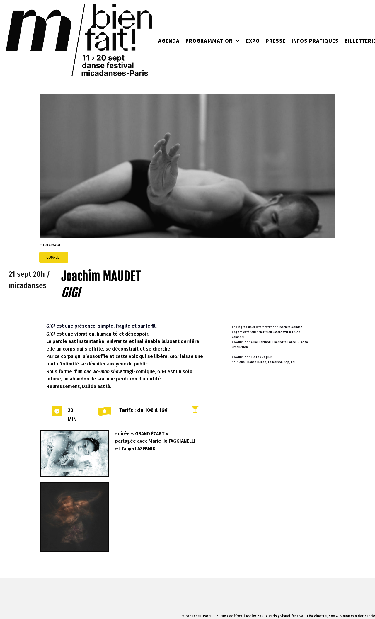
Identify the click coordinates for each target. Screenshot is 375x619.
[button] (53, 257)
